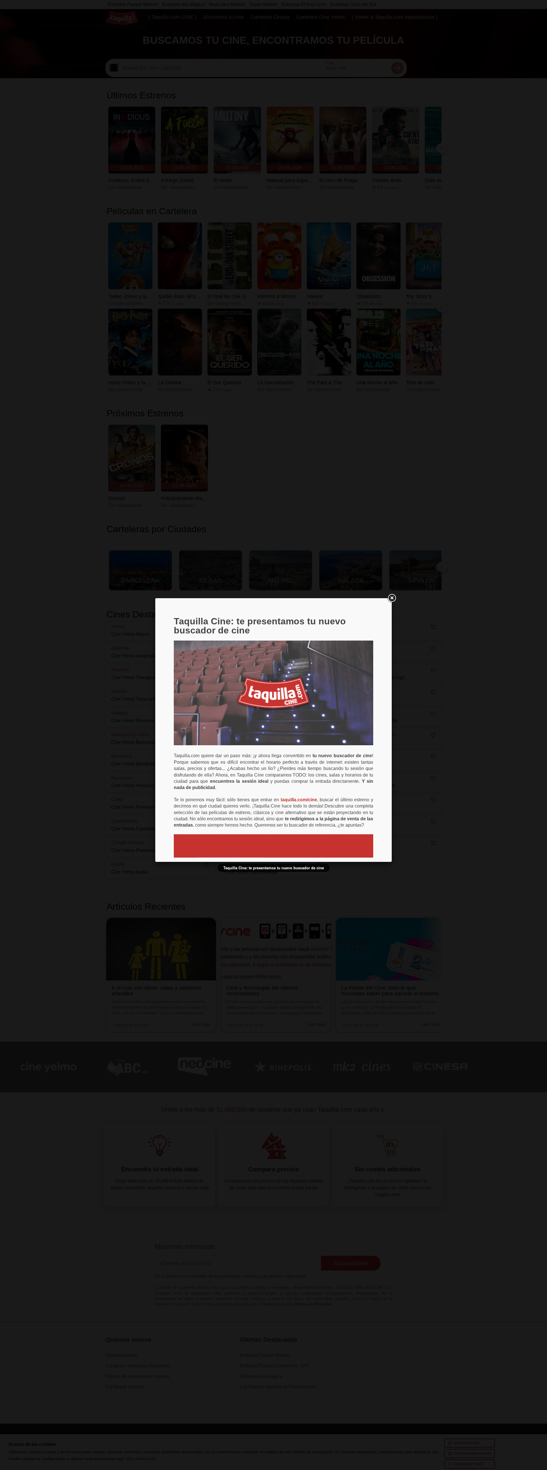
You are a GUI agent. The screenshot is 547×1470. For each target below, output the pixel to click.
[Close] (392, 598)
